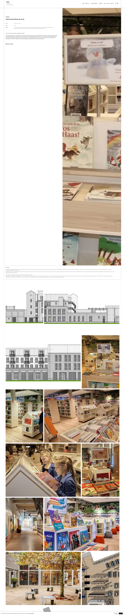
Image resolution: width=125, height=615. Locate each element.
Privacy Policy (32, 613)
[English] (118, 3)
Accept (121, 613)
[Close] (123, 613)
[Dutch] (115, 3)
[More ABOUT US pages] (89, 3)
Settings (116, 613)
